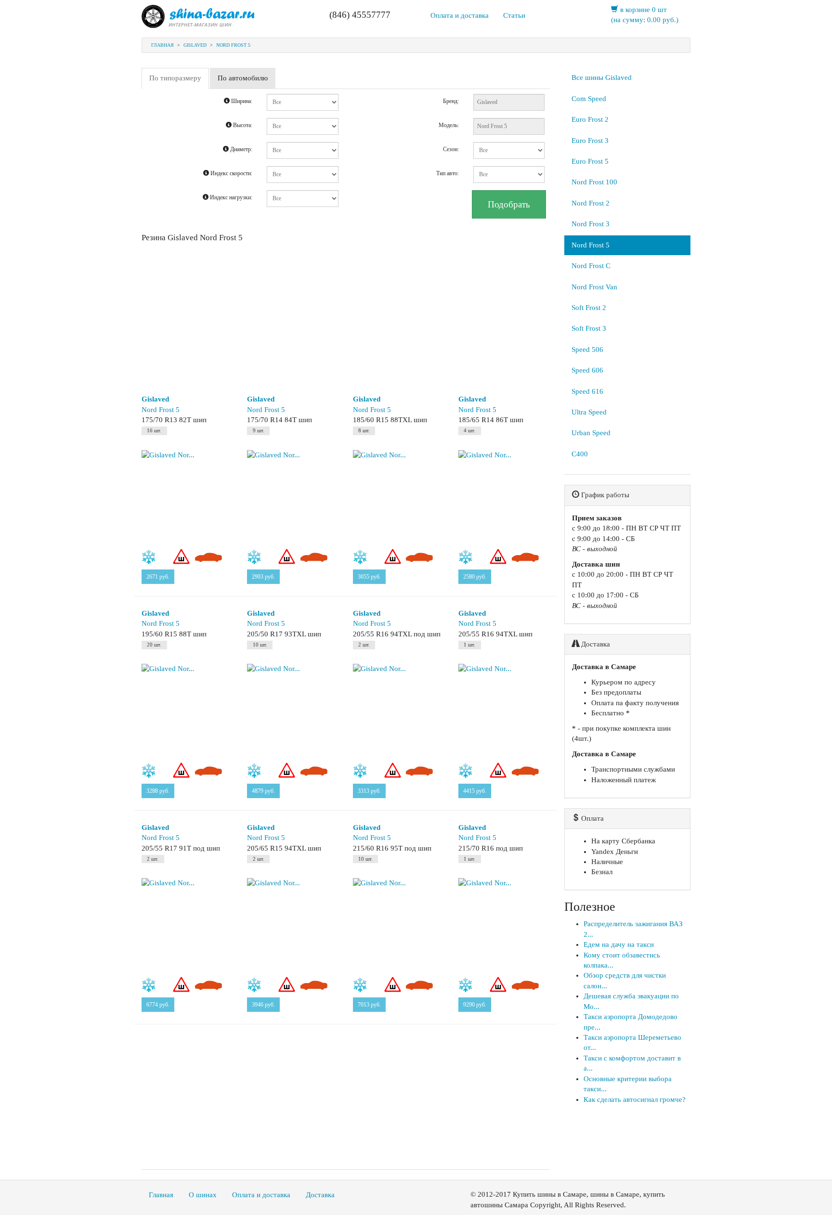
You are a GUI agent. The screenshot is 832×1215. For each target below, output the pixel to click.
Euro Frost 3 (590, 140)
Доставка (320, 1195)
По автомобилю (243, 78)
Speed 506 (587, 349)
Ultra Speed (589, 412)
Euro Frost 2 (590, 119)
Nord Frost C (591, 266)
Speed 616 (587, 391)
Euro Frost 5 (590, 161)
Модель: (449, 125)
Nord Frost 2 (591, 203)
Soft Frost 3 (589, 328)
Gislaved (195, 45)
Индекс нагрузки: (230, 197)
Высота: (242, 125)
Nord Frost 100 (594, 182)
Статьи (514, 15)
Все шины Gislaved (602, 77)
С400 (580, 454)
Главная (162, 45)
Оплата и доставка (459, 15)
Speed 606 (587, 370)
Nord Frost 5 (233, 45)
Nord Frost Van (594, 287)
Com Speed (589, 99)
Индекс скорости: (230, 173)
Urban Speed (591, 433)
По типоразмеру (175, 78)
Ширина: (241, 101)
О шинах (203, 1195)
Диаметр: (240, 149)
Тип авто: (447, 173)
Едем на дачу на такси (619, 944)
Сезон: (451, 149)
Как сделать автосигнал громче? (635, 1099)
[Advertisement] (346, 314)
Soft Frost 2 (589, 307)
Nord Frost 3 (591, 224)
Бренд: (451, 101)
